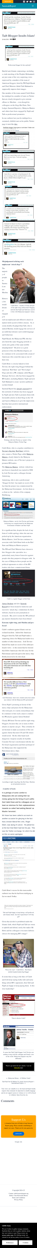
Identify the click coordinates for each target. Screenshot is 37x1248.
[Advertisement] (18, 1164)
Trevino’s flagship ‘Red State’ (13, 451)
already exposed (23, 388)
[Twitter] (27, 2)
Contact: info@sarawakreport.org (18, 1193)
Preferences (10, 1243)
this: (16, 124)
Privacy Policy (18, 1200)
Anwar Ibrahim (7, 603)
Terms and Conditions (18, 1198)
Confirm (25, 1243)
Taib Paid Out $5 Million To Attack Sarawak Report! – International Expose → (18, 1082)
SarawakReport (9, 5)
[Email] (34, 2)
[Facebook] (24, 2)
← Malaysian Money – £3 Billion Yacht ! (18, 1078)
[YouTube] (31, 2)
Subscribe (17, 1068)
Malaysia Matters (11, 467)
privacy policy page (7, 1235)
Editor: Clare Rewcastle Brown (18, 1195)
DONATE (8, 1)
